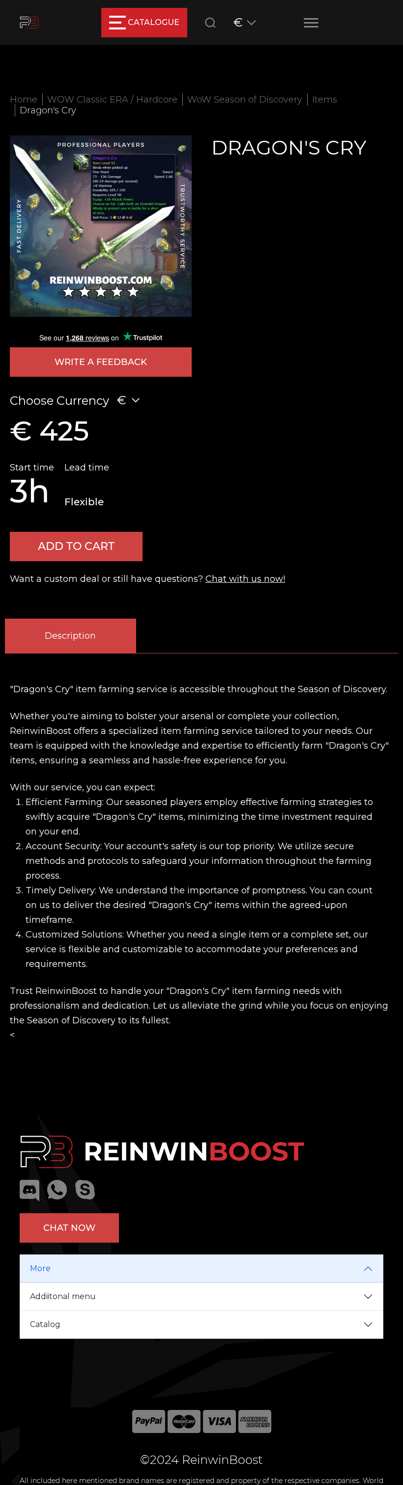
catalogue (153, 22)
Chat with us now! (245, 578)
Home (23, 99)
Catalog (45, 1324)
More (40, 1268)
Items (324, 99)
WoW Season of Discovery (244, 99)
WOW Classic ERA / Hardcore (112, 99)
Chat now (69, 1228)
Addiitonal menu (63, 1296)
